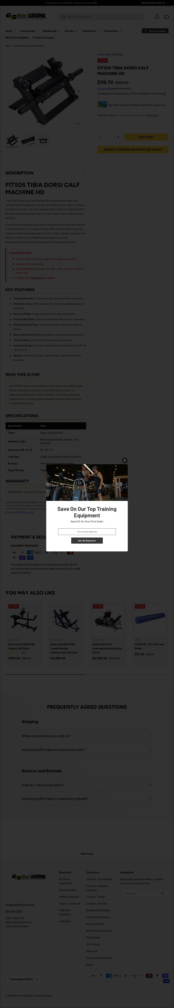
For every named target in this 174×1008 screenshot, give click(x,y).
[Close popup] (125, 460)
